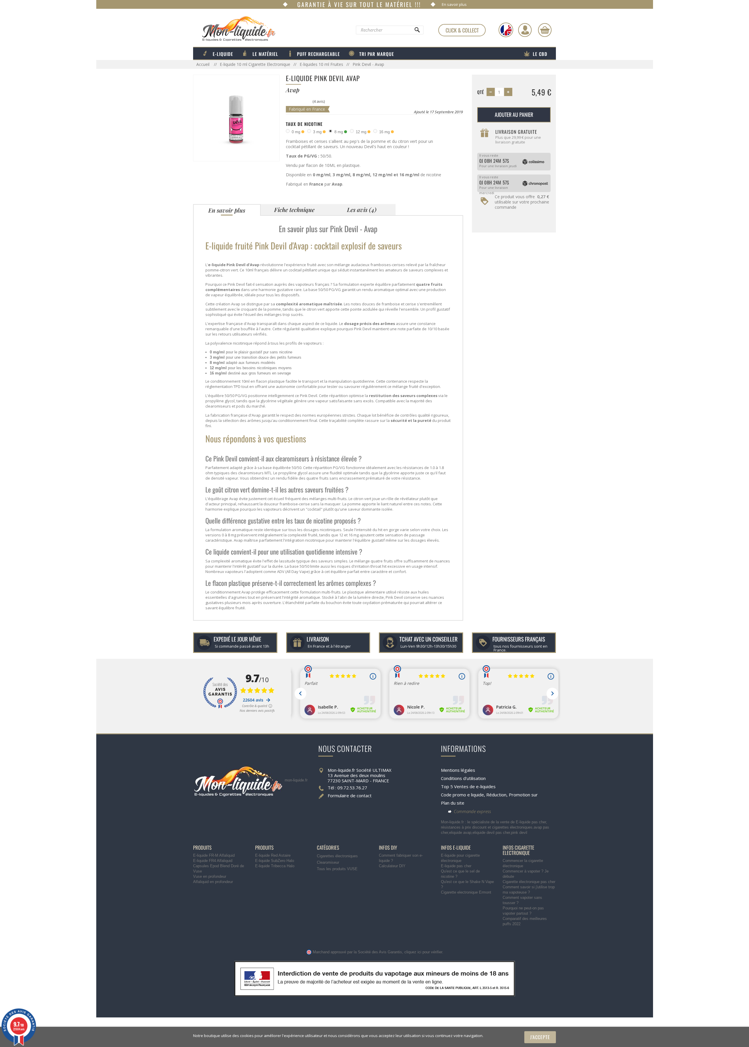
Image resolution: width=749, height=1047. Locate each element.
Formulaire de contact (350, 795)
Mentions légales (458, 770)
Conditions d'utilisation (463, 778)
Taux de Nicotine (304, 124)
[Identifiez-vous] (525, 30)
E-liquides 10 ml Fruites (321, 64)
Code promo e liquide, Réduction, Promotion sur (489, 795)
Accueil (203, 64)
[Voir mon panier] (544, 30)
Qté (480, 92)
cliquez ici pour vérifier (423, 952)
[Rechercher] (417, 31)
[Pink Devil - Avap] (236, 117)
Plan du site (452, 803)
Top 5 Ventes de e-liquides (468, 786)
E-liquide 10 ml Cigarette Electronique (255, 64)
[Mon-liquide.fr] (234, 28)
